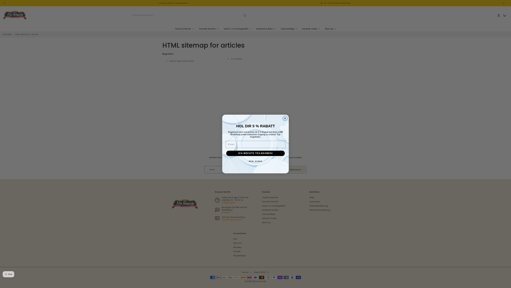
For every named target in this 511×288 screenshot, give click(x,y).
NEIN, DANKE (255, 161)
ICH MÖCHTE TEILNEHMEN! (255, 153)
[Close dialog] (285, 118)
